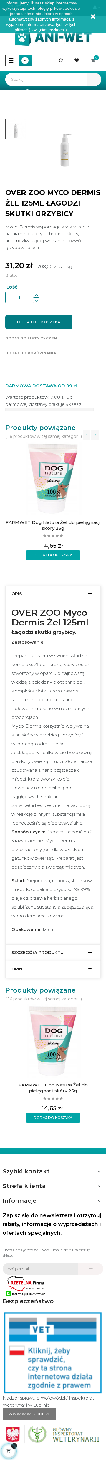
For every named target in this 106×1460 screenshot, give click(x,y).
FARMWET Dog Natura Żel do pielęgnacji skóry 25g (53, 525)
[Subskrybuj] (90, 1269)
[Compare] (61, 60)
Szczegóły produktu (37, 953)
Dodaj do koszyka (39, 322)
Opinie (18, 969)
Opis (16, 594)
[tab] (53, 594)
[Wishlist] (77, 60)
